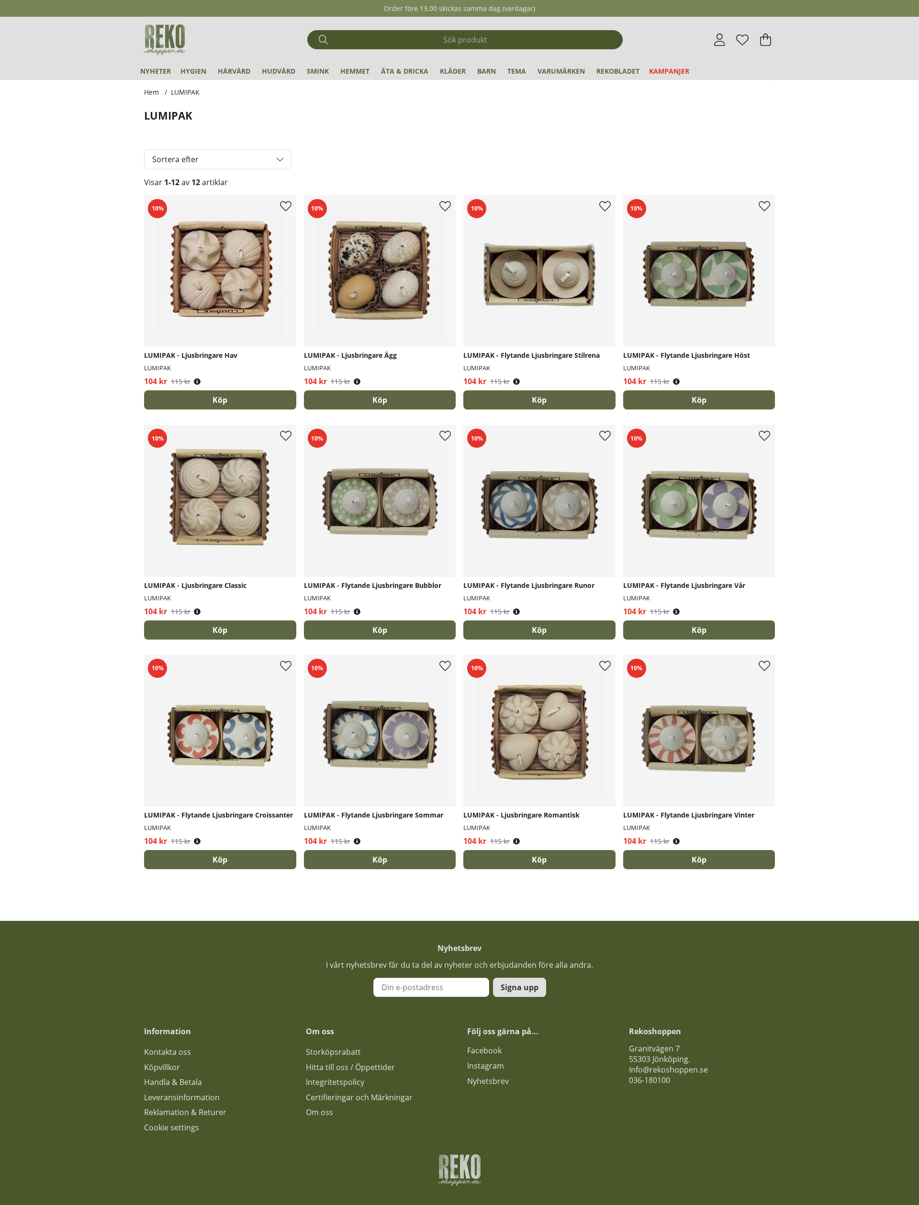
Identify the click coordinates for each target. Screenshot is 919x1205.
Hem (151, 92)
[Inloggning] (719, 40)
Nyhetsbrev (488, 1081)
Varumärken (561, 71)
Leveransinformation (182, 1097)
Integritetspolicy (335, 1082)
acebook (486, 1050)
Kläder (453, 71)
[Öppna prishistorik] (197, 381)
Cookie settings (171, 1127)
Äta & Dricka (404, 71)
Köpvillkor (162, 1067)
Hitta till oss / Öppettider (350, 1067)
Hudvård (278, 71)
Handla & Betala (173, 1082)
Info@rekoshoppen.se (668, 1069)
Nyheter (155, 71)
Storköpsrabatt (333, 1052)
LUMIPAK (185, 92)
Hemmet (355, 71)
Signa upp (519, 987)
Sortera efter (175, 159)
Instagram (485, 1066)
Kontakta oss (167, 1052)
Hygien (193, 71)
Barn (486, 71)
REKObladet (617, 71)
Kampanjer (669, 71)
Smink (318, 71)
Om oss (319, 1112)
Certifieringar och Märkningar (359, 1097)
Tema (516, 71)
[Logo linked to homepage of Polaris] (164, 39)
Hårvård (234, 71)
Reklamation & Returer (185, 1112)
